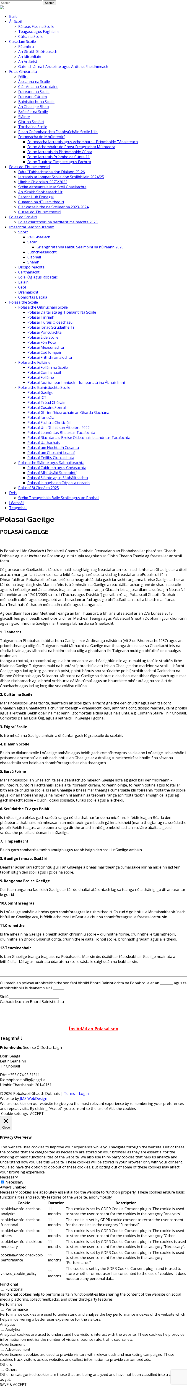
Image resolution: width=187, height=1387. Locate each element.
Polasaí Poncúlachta (44, 332)
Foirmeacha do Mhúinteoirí (41, 136)
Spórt (23, 232)
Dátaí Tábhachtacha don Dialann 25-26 (51, 171)
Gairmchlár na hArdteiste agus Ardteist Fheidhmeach (63, 66)
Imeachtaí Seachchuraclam (31, 226)
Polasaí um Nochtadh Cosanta (53, 447)
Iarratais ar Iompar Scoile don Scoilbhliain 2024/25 (61, 176)
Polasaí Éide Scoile (42, 337)
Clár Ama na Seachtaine (38, 86)
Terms (69, 1093)
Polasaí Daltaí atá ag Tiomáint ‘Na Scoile (61, 312)
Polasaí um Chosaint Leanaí (51, 452)
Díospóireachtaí (31, 267)
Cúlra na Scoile (30, 36)
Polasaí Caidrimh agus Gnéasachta (56, 467)
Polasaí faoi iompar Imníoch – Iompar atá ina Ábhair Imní (76, 382)
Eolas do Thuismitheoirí (29, 166)
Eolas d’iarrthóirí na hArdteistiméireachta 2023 (58, 221)
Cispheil (34, 257)
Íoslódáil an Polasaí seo (93, 1028)
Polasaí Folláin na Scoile (47, 367)
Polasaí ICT (37, 397)
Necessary (14, 1182)
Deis (13, 492)
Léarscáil (16, 502)
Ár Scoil (15, 21)
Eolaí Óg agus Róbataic (37, 277)
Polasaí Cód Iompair (44, 352)
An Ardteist (27, 61)
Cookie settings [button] (14, 1113)
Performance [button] (11, 1304)
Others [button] (6, 1364)
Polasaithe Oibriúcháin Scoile (43, 307)
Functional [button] (9, 1284)
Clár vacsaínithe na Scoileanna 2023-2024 (53, 206)
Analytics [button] (7, 1324)
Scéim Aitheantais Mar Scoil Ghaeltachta (52, 186)
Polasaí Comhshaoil (44, 372)
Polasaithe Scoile (23, 302)
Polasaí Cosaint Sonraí (46, 407)
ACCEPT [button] (37, 1113)
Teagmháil (18, 507)
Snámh (33, 262)
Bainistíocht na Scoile (36, 101)
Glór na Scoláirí (31, 121)
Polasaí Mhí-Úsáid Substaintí (51, 472)
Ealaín (23, 282)
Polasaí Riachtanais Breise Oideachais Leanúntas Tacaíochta (78, 437)
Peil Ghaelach (38, 237)
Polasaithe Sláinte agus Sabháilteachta (51, 462)
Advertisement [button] (12, 1344)
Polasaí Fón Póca (41, 342)
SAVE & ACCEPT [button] (13, 1384)
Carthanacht (28, 272)
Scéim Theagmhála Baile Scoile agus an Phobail (58, 497)
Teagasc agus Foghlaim (38, 31)
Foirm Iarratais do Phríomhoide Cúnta (59, 151)
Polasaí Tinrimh (40, 317)
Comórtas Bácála (32, 297)
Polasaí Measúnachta (45, 347)
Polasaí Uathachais (43, 442)
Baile (13, 16)
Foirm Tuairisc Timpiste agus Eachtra (59, 161)
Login (84, 1093)
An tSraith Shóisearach (37, 51)
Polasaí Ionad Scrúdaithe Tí (50, 327)
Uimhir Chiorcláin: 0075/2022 (42, 181)
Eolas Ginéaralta (23, 71)
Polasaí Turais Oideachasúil (50, 322)
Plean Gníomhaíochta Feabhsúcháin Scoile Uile (58, 131)
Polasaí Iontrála (40, 417)
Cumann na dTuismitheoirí (41, 201)
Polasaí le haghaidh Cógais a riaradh (58, 482)
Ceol (22, 287)
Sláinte (24, 116)
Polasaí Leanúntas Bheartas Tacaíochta (61, 432)
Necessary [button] (9, 1177)
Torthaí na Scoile (32, 126)
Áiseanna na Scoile (34, 81)
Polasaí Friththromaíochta (49, 357)
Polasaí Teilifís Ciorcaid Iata (50, 457)
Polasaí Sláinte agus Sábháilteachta (57, 477)
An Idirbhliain (29, 56)
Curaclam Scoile (22, 41)
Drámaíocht (28, 292)
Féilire (23, 76)
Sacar (32, 242)
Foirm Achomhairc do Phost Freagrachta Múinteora (71, 146)
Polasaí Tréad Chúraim (46, 402)
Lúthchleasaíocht (42, 252)
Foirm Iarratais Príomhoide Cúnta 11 (58, 156)
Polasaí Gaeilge (40, 392)
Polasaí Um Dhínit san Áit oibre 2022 (58, 427)
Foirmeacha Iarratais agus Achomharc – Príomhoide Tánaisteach (82, 141)
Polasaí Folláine (40, 377)
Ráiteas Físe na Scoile (36, 26)
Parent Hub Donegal (36, 196)
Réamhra (26, 46)
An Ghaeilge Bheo (33, 106)
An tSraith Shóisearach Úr (40, 191)
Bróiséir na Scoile (33, 111)
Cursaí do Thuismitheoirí (39, 211)
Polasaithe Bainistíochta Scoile (44, 387)
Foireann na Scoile (33, 91)
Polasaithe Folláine (34, 362)
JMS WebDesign (33, 1098)
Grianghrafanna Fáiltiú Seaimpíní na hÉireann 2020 (80, 247)
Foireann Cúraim (32, 96)
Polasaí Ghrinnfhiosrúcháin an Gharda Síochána (68, 412)
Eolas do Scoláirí (23, 216)
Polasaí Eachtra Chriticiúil (48, 422)
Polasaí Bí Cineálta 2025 (38, 487)
